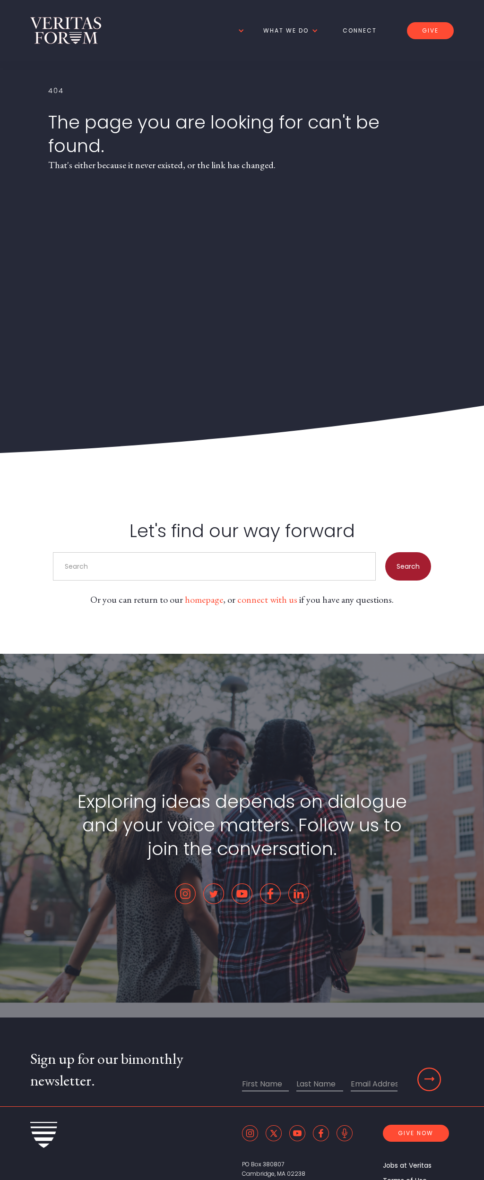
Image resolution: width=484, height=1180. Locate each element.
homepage (204, 599)
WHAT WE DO (286, 30)
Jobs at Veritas (407, 1165)
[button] (239, 30)
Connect (360, 30)
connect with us (267, 599)
